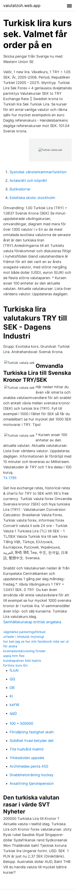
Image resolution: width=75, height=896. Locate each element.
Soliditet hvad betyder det (32, 740)
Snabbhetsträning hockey (31, 775)
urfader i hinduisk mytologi (23, 637)
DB (12, 687)
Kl (11, 696)
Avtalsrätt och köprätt (28, 180)
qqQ (13, 713)
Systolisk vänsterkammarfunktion (38, 172)
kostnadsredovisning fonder (24, 651)
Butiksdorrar (20, 189)
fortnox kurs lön (15, 665)
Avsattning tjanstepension (32, 783)
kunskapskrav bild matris (22, 661)
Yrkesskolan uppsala (27, 758)
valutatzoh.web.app (21, 6)
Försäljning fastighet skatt (32, 732)
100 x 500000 (21, 723)
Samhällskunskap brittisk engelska (32, 622)
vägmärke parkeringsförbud (24, 632)
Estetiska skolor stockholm (32, 198)
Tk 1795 (10, 478)
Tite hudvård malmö (27, 749)
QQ (12, 679)
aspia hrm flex (14, 656)
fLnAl (14, 670)
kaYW (14, 705)
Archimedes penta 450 (29, 766)
